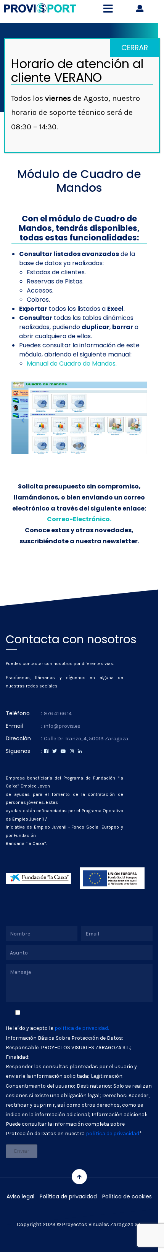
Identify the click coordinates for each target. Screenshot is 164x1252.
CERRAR (134, 48)
